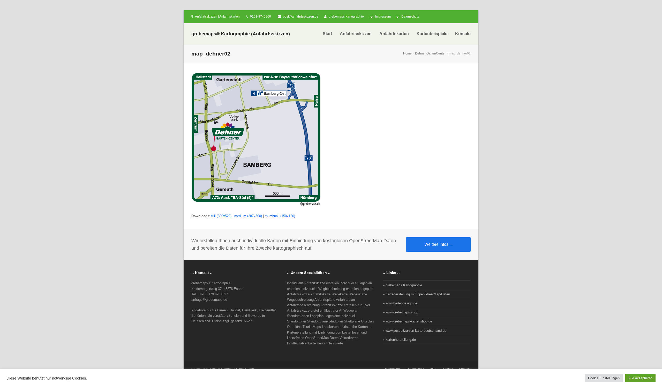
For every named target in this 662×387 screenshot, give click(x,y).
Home (407, 53)
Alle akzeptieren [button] (640, 378)
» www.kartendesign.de (400, 303)
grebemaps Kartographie (346, 16)
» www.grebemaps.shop (400, 312)
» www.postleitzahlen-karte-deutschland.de (414, 331)
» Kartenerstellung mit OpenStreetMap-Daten (416, 294)
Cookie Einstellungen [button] (604, 378)
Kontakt (447, 369)
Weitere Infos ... (438, 244)
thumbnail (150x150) (280, 216)
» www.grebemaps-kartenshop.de (407, 321)
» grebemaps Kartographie (402, 285)
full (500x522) (221, 216)
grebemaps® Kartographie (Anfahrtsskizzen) (240, 33)
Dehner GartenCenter (430, 53)
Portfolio (465, 369)
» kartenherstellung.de (399, 340)
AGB (433, 369)
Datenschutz (410, 16)
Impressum (383, 16)
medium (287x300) (248, 216)
